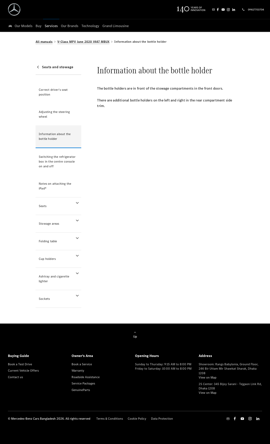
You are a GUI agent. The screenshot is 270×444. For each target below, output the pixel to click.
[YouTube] (223, 9)
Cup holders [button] (47, 259)
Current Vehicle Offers (23, 370)
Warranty (78, 370)
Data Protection (162, 419)
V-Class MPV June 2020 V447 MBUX (83, 42)
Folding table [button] (48, 241)
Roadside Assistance (86, 377)
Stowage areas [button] (49, 224)
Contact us (15, 377)
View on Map (207, 377)
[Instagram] (228, 9)
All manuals (44, 42)
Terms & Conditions (109, 419)
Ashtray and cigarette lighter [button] (54, 278)
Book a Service (82, 364)
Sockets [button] (44, 299)
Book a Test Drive (20, 364)
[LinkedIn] (233, 9)
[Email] (213, 9)
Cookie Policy (137, 419)
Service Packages (83, 383)
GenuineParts (81, 390)
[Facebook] (218, 9)
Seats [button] (42, 206)
